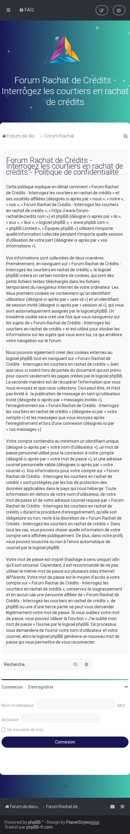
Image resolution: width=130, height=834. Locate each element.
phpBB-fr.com (39, 827)
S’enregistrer (41, 687)
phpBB (34, 822)
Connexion (12, 687)
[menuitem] (26, 9)
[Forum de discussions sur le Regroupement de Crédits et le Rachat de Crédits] (65, 51)
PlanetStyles (78, 822)
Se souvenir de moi (25, 729)
